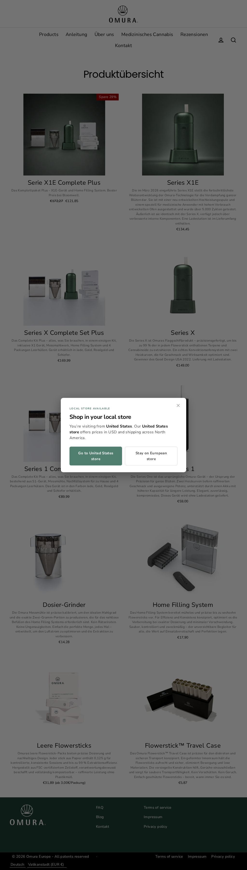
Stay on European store (151, 456)
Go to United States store (95, 456)
